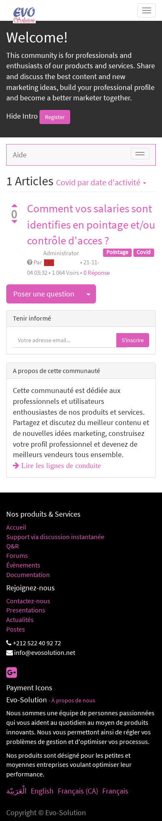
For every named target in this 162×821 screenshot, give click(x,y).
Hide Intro (22, 116)
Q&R (12, 546)
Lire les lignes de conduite (60, 465)
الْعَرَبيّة (16, 791)
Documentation (28, 574)
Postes (15, 629)
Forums (17, 555)
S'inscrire (133, 340)
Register (55, 117)
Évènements (23, 565)
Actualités (20, 619)
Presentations (25, 610)
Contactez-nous (28, 601)
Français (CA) (78, 791)
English (42, 791)
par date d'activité (99, 182)
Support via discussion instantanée (55, 536)
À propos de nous (73, 700)
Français (115, 791)
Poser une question (43, 294)
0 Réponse (96, 272)
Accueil (16, 527)
